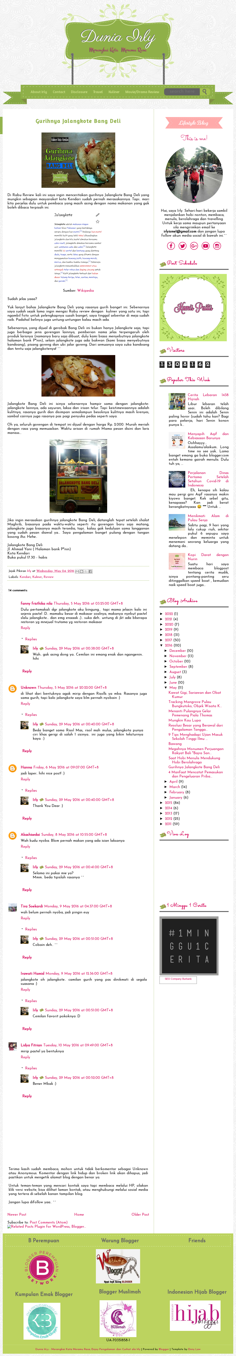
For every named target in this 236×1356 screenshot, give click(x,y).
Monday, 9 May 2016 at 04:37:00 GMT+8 (78, 906)
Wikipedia (85, 291)
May (173, 688)
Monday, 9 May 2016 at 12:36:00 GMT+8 (79, 974)
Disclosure (79, 91)
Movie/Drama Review (142, 91)
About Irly (39, 91)
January (176, 798)
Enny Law (194, 1349)
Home (79, 1215)
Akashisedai (30, 835)
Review (48, 577)
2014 (169, 808)
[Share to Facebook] (90, 571)
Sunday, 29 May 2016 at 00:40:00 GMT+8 (79, 724)
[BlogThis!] (81, 571)
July (173, 677)
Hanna (26, 767)
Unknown (28, 688)
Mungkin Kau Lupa (184, 720)
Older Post (140, 1215)
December (178, 651)
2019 (169, 630)
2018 (169, 635)
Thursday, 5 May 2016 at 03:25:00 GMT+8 (88, 604)
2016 (169, 645)
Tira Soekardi (32, 906)
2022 (169, 614)
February (177, 792)
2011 (169, 824)
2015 (169, 803)
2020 (169, 625)
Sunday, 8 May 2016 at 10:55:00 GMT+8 (74, 835)
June (173, 683)
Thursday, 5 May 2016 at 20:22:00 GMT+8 (72, 688)
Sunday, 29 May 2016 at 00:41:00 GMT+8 (79, 867)
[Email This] (77, 571)
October (176, 661)
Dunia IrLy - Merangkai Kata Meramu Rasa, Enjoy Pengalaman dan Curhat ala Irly (118, 38)
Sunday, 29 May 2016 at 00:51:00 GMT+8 (79, 939)
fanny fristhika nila (36, 604)
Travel (98, 91)
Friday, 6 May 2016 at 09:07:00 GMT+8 (66, 767)
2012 (169, 819)
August (175, 672)
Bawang (175, 744)
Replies (31, 639)
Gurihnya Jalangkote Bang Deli (194, 767)
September (178, 667)
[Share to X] (86, 571)
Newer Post (16, 1215)
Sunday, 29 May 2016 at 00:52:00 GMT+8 (79, 1078)
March (175, 787)
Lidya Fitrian (31, 1045)
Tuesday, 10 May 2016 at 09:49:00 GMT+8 (78, 1045)
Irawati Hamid (32, 974)
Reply (25, 628)
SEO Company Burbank (178, 978)
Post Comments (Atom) (49, 1222)
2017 (169, 640)
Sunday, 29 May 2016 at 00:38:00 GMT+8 (79, 648)
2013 (169, 813)
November (178, 656)
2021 (169, 619)
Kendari (25, 577)
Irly (29, 571)
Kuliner (114, 91)
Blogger (164, 1349)
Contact (59, 91)
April (174, 782)
